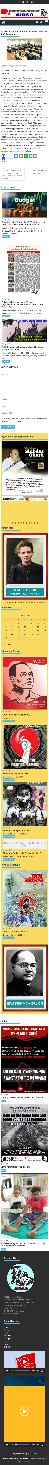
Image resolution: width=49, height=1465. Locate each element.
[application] (24, 1362)
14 (43, 602)
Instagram (8, 1338)
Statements (6, 237)
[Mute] (38, 1371)
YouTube (7, 1335)
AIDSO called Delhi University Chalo (40, 171)
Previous (5, 480)
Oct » (9, 644)
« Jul (3, 644)
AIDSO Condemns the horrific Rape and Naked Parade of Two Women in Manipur (12, 174)
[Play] (7, 1371)
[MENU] (46, 22)
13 (40, 602)
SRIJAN (7, 1347)
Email (6, 1327)
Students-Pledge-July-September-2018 (25, 844)
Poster (3, 1101)
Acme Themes (24, 1461)
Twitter (7, 1333)
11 (34, 602)
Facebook (8, 1330)
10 (37, 523)
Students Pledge (9, 721)
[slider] (22, 1370)
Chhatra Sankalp (9, 938)
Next (45, 480)
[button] (24, 1362)
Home (6, 1341)
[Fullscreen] (42, 1371)
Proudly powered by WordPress (14, 1458)
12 (37, 602)
